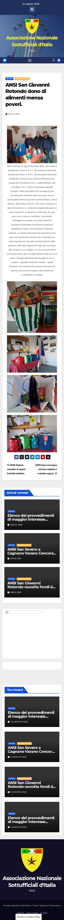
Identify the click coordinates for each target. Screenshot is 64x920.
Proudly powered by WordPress (17, 905)
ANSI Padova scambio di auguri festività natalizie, (16, 469)
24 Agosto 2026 (19, 722)
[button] (54, 60)
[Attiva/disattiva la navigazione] (29, 60)
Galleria (20, 913)
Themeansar (54, 905)
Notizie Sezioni (22, 79)
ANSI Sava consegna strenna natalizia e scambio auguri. (46, 469)
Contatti (43, 913)
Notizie (9, 79)
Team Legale (32, 913)
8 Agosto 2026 (19, 757)
